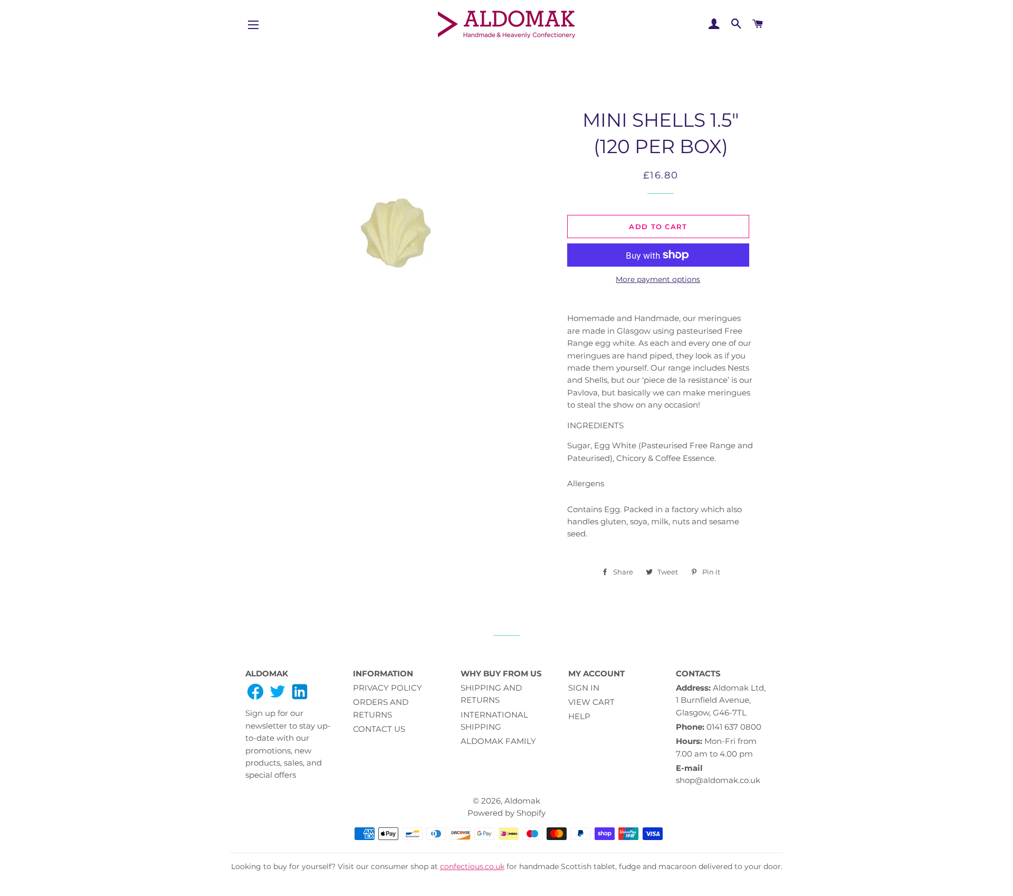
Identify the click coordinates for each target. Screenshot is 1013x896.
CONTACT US (379, 729)
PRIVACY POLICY (387, 688)
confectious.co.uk (472, 866)
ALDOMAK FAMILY (498, 741)
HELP (579, 716)
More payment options (658, 279)
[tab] (660, 361)
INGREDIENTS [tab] (595, 425)
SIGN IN (583, 688)
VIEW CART (591, 702)
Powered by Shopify (506, 813)
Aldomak (522, 801)
